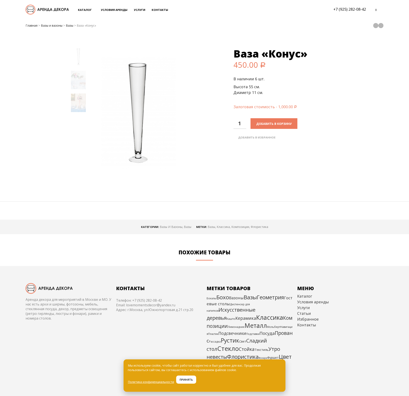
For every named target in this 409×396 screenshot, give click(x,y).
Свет (242, 341)
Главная (31, 25)
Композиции (240, 227)
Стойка (247, 349)
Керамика (245, 318)
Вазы (69, 25)
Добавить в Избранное (256, 137)
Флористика (259, 227)
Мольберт (273, 327)
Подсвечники (232, 333)
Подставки (252, 334)
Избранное (308, 319)
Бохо (222, 297)
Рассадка (215, 341)
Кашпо (231, 319)
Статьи (304, 313)
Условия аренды (313, 301)
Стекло (228, 348)
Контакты (306, 324)
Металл (256, 325)
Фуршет (273, 358)
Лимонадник (236, 327)
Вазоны (236, 297)
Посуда (267, 333)
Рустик (230, 340)
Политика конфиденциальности (151, 382)
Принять (186, 380)
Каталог (304, 296)
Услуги (303, 307)
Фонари (263, 357)
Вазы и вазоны (51, 25)
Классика (223, 227)
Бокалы (211, 298)
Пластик (213, 334)
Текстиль (261, 349)
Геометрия (270, 297)
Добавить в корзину (274, 124)
